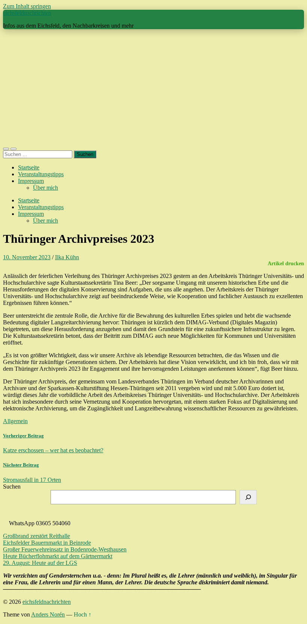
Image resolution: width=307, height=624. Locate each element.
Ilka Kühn (67, 257)
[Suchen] (248, 497)
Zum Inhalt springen (27, 6)
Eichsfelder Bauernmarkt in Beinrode (47, 542)
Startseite (28, 167)
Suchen (12, 486)
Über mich (45, 187)
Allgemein (15, 421)
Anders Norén (48, 614)
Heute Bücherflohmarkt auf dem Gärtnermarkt (57, 556)
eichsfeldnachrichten (27, 13)
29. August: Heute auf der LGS (40, 563)
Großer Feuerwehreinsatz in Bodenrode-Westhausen (65, 549)
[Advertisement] (153, 87)
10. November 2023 (27, 257)
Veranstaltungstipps (41, 174)
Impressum (31, 181)
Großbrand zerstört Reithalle (36, 536)
